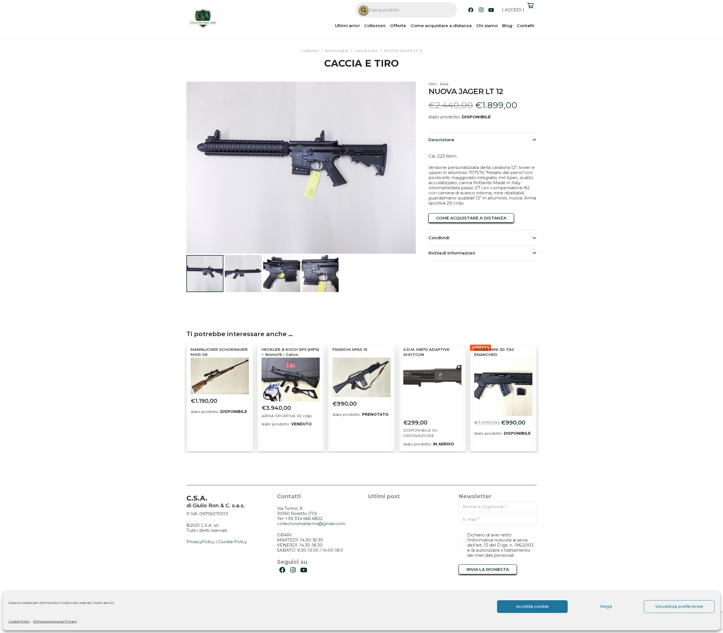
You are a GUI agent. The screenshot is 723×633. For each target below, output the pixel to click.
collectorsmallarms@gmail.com (311, 523)
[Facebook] (471, 10)
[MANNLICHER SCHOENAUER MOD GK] (220, 376)
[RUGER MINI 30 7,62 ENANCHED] (503, 387)
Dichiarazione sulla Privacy (55, 621)
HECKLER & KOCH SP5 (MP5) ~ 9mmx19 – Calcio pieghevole (290, 354)
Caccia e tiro (366, 50)
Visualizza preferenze (679, 606)
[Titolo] (203, 19)
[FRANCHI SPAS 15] (361, 377)
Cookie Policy (19, 621)
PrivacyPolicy (200, 541)
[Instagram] (481, 10)
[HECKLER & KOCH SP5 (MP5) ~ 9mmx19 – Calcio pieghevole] (291, 379)
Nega (606, 606)
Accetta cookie (532, 606)
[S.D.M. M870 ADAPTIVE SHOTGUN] (432, 387)
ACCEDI (513, 9)
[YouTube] (491, 10)
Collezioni (309, 50)
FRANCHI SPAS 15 (349, 349)
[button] (407, 90)
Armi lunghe (336, 50)
